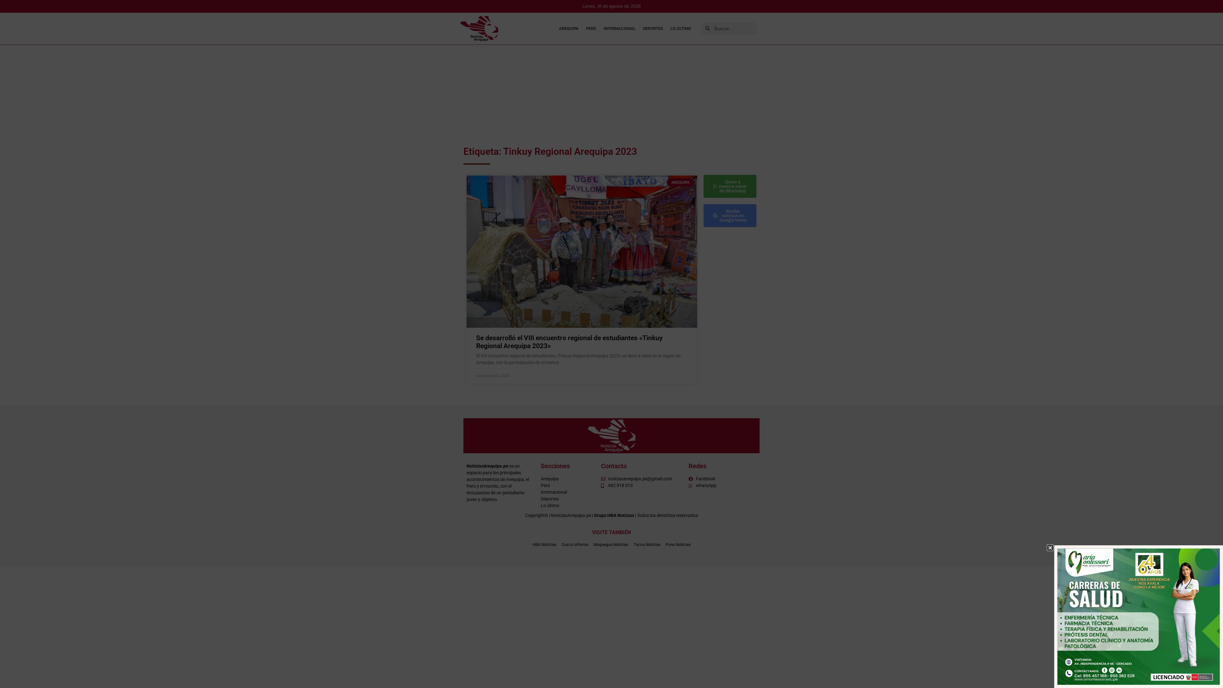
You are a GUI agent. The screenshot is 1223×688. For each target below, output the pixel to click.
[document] (611, 344)
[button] (1050, 547)
